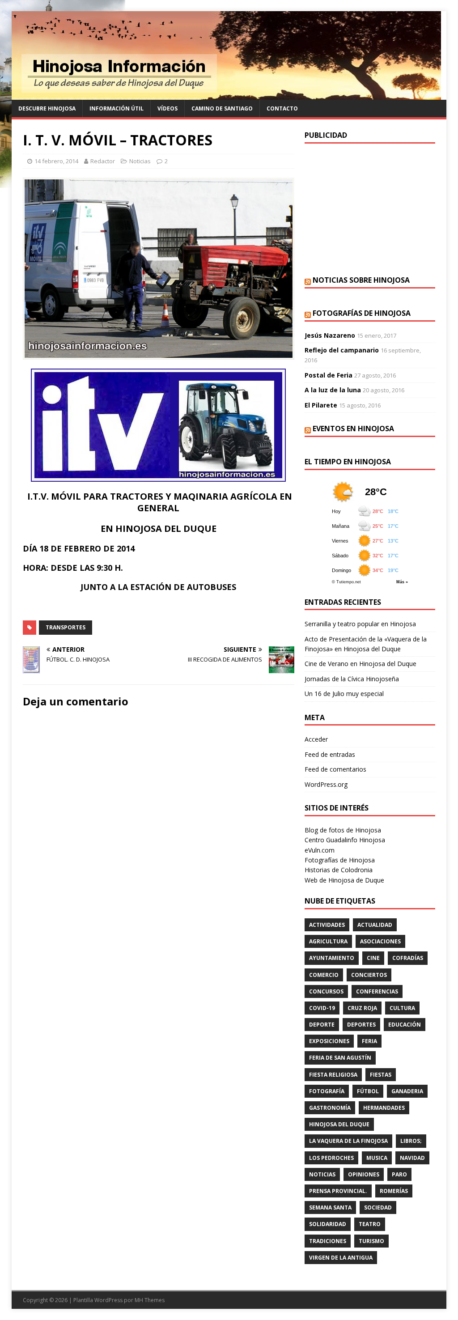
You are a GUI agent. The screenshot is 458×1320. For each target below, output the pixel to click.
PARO (399, 1174)
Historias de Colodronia (339, 870)
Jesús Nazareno (330, 335)
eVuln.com (320, 850)
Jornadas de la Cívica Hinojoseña (352, 679)
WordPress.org (326, 784)
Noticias (140, 161)
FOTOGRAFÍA (326, 1091)
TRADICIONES (327, 1241)
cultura (402, 1008)
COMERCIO (324, 975)
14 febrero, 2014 (56, 161)
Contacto (282, 108)
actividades (327, 925)
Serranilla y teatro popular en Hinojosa (360, 624)
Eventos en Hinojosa (353, 428)
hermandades (384, 1108)
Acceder (316, 739)
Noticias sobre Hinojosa (361, 280)
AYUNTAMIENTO (331, 958)
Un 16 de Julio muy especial (344, 693)
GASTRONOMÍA (330, 1108)
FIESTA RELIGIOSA (333, 1074)
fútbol (368, 1091)
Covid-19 (322, 1008)
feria (369, 1041)
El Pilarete (321, 405)
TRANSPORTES (65, 627)
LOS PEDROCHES (331, 1158)
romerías (394, 1191)
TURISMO (371, 1241)
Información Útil (116, 108)
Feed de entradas (330, 754)
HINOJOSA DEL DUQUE (339, 1124)
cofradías (407, 958)
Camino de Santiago (222, 108)
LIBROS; (411, 1141)
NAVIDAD (412, 1158)
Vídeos (167, 108)
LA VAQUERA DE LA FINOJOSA (348, 1141)
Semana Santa (330, 1207)
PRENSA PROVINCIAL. (338, 1191)
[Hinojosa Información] (226, 94)
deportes (361, 1024)
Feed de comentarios (335, 769)
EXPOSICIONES (329, 1041)
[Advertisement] (370, 208)
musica (376, 1158)
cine (373, 958)
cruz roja (362, 1008)
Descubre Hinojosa (47, 108)
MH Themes (150, 1300)
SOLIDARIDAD (327, 1224)
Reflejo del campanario (342, 350)
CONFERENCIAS (377, 991)
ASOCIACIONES (380, 941)
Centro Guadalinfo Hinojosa (345, 840)
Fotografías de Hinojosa (362, 313)
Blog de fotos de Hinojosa (343, 830)
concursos (326, 991)
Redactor (102, 161)
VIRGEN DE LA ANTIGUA (341, 1257)
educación (404, 1024)
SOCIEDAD (378, 1207)
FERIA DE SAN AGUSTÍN (340, 1057)
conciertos (369, 975)
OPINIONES (363, 1174)
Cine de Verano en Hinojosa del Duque (360, 663)
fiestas (380, 1074)
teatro (370, 1224)
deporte (322, 1024)
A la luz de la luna (333, 390)
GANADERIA (407, 1091)
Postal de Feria (328, 375)
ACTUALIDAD (374, 925)
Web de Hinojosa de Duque (344, 880)
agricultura (328, 941)
